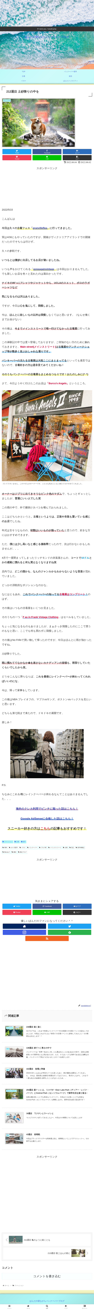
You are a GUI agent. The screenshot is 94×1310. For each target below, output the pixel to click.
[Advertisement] (47, 187)
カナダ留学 (14, 847)
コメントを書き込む (47, 1276)
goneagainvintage (43, 269)
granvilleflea (40, 228)
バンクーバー (33, 847)
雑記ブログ (23, 852)
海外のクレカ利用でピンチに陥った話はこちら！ (47, 808)
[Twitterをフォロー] (69, 926)
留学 (24, 841)
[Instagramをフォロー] (24, 932)
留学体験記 (80, 847)
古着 (17, 841)
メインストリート (55, 847)
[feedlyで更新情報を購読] (69, 932)
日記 (72, 847)
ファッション (8, 841)
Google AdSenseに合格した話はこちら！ (47, 818)
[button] (87, 631)
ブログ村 (43, 847)
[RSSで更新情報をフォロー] (47, 938)
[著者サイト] (24, 926)
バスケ (23, 847)
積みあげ (7, 852)
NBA (5, 847)
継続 (14, 852)
